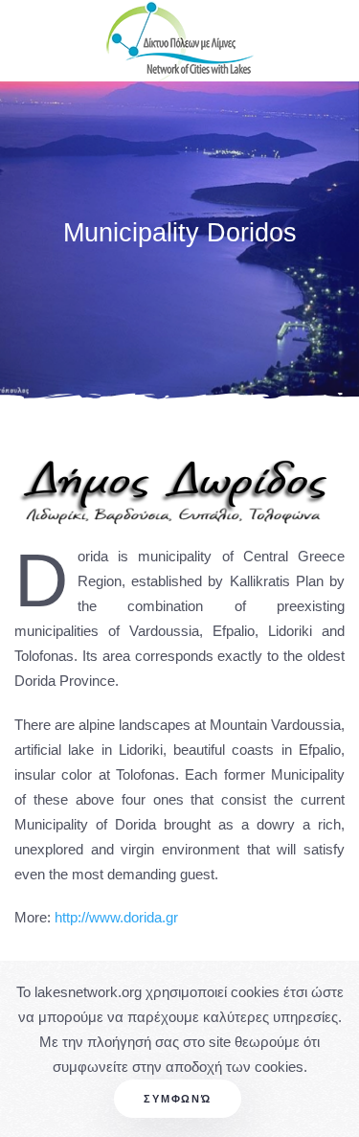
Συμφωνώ (178, 1098)
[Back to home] (180, 40)
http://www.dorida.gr (116, 917)
